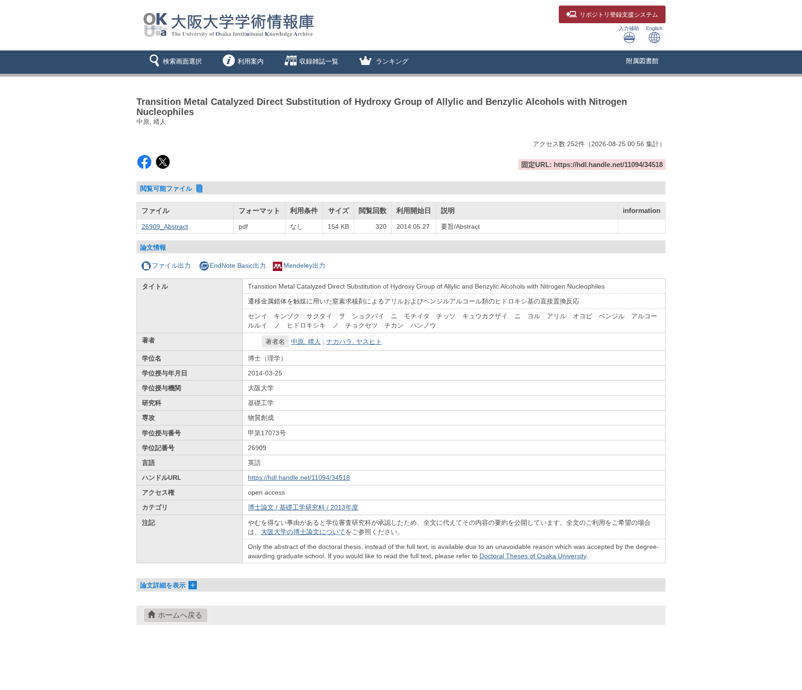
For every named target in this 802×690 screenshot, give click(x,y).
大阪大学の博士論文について (303, 531)
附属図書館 (642, 60)
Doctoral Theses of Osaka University (532, 556)
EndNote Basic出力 (238, 265)
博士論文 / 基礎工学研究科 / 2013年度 (303, 507)
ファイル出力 (171, 265)
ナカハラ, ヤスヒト (354, 341)
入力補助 (629, 28)
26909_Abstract (165, 226)
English (654, 28)
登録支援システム (619, 15)
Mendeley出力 (304, 265)
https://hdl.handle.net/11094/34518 (299, 477)
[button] (173, 62)
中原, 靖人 (306, 341)
